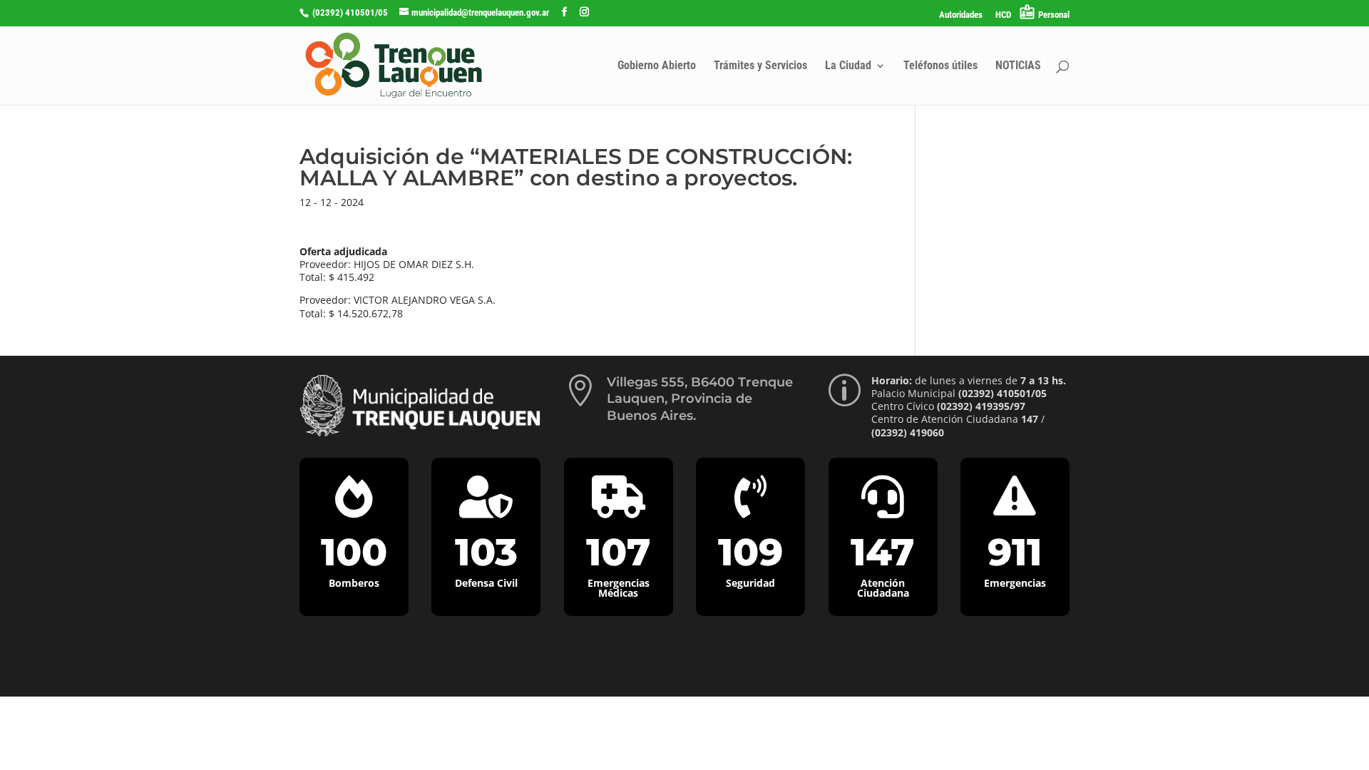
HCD (1003, 15)
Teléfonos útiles (940, 66)
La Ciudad (848, 66)
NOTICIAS (1018, 66)
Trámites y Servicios (760, 66)
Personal (1054, 14)
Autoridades (961, 15)
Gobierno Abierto (656, 66)
